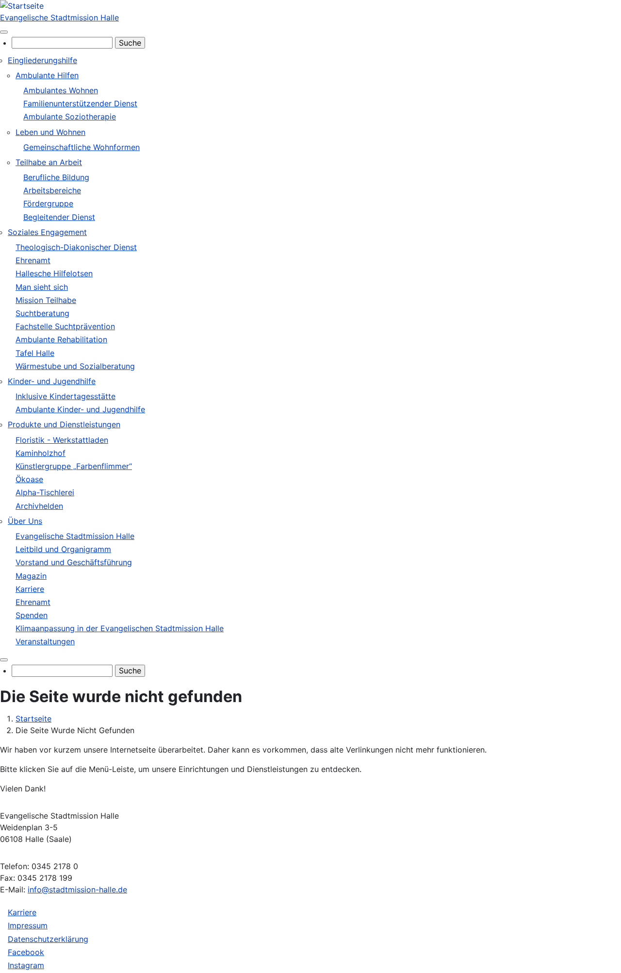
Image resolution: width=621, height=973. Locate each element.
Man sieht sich (42, 287)
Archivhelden (39, 506)
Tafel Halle (35, 353)
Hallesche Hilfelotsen (54, 273)
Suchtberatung (42, 313)
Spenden (32, 615)
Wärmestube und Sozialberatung (75, 366)
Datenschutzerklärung (48, 939)
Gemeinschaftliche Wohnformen (81, 147)
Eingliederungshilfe (42, 60)
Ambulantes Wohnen (60, 90)
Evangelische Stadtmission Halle (59, 17)
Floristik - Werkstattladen (62, 440)
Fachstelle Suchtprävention (65, 326)
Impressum (28, 925)
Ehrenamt (33, 260)
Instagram (26, 965)
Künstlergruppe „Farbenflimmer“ (74, 466)
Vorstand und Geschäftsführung (74, 562)
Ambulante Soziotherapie (69, 116)
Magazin (31, 576)
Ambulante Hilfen (47, 75)
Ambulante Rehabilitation (61, 339)
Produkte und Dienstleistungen (64, 424)
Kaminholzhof (40, 453)
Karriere (30, 589)
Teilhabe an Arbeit (49, 162)
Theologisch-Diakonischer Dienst (76, 247)
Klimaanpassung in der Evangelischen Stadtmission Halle (120, 628)
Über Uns (25, 521)
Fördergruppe (48, 203)
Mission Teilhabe (46, 300)
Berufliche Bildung (56, 177)
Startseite (33, 718)
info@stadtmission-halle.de (77, 889)
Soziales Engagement (47, 232)
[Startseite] (22, 6)
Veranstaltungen (45, 641)
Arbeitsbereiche (52, 190)
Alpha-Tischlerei (45, 492)
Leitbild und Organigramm (63, 549)
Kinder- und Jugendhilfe (52, 381)
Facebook (26, 952)
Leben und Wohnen (50, 132)
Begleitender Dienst (59, 217)
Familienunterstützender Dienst (80, 103)
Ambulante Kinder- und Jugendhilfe (80, 409)
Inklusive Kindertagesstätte (65, 396)
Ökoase (29, 479)
